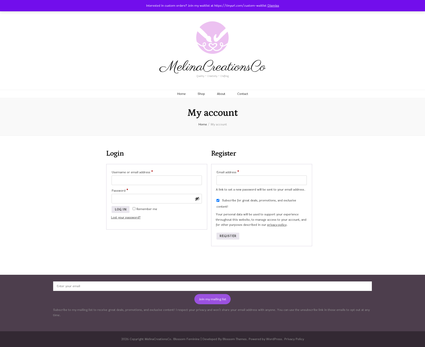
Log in (120, 209)
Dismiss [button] (273, 5)
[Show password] (197, 198)
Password (126, 190)
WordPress (274, 339)
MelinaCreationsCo (212, 67)
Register (228, 236)
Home (181, 94)
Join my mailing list (212, 299)
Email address (233, 172)
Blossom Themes (234, 339)
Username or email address (138, 172)
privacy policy (276, 224)
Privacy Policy (294, 339)
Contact (242, 94)
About (221, 94)
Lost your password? (126, 217)
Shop (201, 94)
